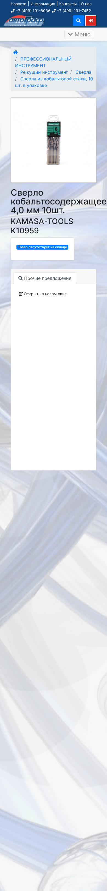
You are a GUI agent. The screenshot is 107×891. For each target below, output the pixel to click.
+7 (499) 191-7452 (73, 10)
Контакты (68, 3)
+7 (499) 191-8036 (32, 10)
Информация (42, 3)
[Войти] (90, 20)
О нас (86, 3)
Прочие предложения (47, 278)
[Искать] (78, 20)
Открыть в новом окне (45, 293)
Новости (18, 3)
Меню (82, 34)
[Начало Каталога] (15, 52)
